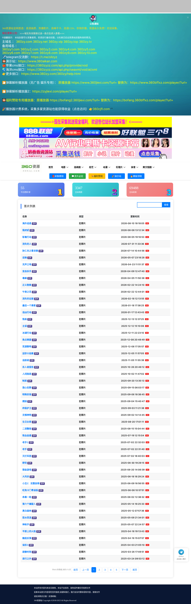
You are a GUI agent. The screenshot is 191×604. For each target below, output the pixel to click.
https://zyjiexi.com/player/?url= (54, 91)
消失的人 (26, 243)
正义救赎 (26, 284)
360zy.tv (85, 41)
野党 (24, 462)
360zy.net (40, 41)
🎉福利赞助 (97, 176)
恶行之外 (26, 558)
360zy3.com (48, 49)
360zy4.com (67, 49)
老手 (24, 449)
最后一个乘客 (29, 305)
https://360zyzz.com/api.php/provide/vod (57, 65)
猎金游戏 (26, 469)
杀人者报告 (28, 367)
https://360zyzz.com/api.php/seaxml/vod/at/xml (62, 69)
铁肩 (24, 319)
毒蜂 (24, 278)
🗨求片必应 (77, 176)
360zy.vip (56, 41)
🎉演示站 (116, 176)
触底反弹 (26, 538)
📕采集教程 (58, 176)
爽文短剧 (147, 167)
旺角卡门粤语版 (30, 490)
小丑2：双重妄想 (30, 483)
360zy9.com (67, 53)
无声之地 (26, 264)
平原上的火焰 (29, 531)
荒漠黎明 (26, 346)
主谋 (24, 326)
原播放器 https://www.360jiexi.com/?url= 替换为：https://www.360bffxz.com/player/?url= (123, 82)
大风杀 (25, 476)
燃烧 (24, 401)
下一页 (125, 569)
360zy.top (70, 41)
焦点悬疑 (26, 339)
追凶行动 (26, 312)
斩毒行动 (26, 237)
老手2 (25, 442)
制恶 (24, 380)
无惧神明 (26, 415)
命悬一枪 (26, 497)
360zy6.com (11, 53)
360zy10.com (87, 53)
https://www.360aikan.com (37, 61)
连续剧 (77, 167)
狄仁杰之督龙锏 (30, 250)
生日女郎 (26, 421)
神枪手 (25, 524)
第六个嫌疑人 (29, 503)
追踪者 (25, 360)
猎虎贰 (25, 230)
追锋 (24, 257)
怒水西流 (26, 517)
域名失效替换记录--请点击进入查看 (42, 33)
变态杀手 (26, 271)
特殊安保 (26, 394)
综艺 (91, 167)
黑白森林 (26, 510)
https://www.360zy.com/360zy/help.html (51, 74)
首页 (51, 167)
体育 (133, 167)
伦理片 (119, 167)
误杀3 (25, 545)
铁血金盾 (26, 435)
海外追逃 (26, 223)
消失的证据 (28, 298)
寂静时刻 (26, 551)
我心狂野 (26, 387)
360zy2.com (29, 49)
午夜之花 (26, 291)
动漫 (105, 167)
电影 (63, 167)
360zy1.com (11, 49)
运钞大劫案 (28, 353)
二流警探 (26, 428)
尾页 (135, 569)
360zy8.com (48, 53)
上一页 (85, 569)
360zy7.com (30, 53)
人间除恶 (26, 373)
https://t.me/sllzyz (44, 57)
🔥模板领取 (136, 176)
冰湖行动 (26, 332)
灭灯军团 (26, 456)
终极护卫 (26, 408)
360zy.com (24, 41)
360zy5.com (86, 49)
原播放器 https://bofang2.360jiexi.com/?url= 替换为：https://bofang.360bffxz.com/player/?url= (105, 100)
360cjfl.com (101, 109)
